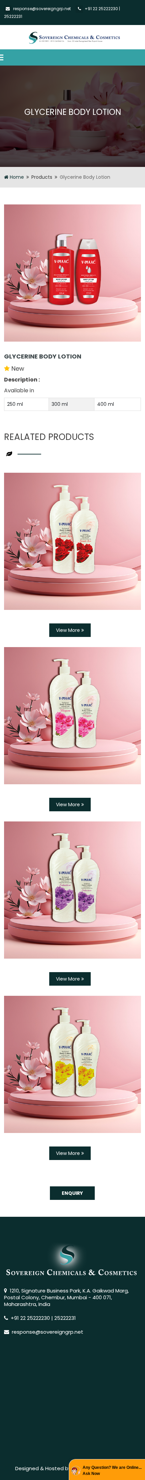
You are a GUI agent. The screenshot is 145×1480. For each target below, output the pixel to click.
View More (68, 630)
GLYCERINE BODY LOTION (42, 356)
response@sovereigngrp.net (42, 8)
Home (16, 177)
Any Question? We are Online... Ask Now (112, 1470)
